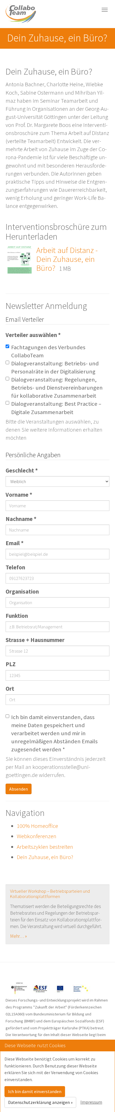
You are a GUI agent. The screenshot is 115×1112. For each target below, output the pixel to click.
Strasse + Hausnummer (35, 640)
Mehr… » (18, 936)
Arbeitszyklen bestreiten (45, 846)
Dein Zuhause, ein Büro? (45, 857)
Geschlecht (22, 470)
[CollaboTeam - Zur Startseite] (21, 14)
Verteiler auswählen (33, 335)
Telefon (15, 567)
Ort (10, 688)
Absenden (18, 789)
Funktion (17, 615)
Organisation (22, 591)
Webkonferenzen (36, 836)
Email (15, 543)
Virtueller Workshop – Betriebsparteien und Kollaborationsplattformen (50, 893)
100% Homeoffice (37, 826)
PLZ (11, 664)
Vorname (19, 494)
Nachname (21, 519)
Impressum (91, 1102)
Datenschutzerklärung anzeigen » (40, 1102)
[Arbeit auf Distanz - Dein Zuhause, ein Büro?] (19, 259)
